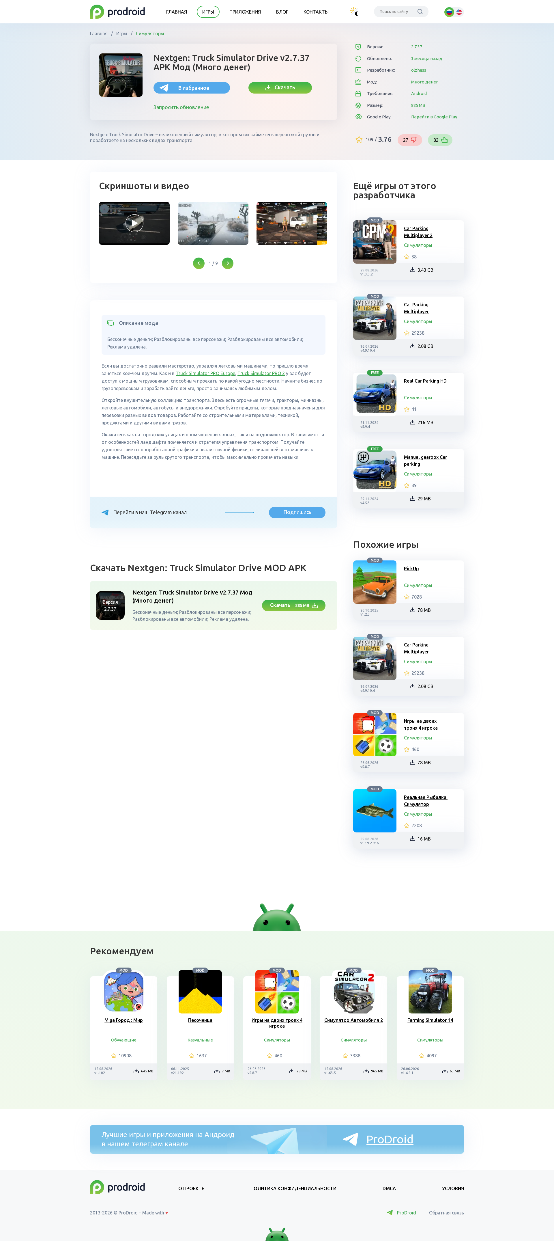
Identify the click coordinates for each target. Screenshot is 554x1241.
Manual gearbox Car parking (425, 460)
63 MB (455, 1071)
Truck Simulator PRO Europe (205, 373)
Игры (208, 11)
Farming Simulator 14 (430, 1020)
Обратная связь (446, 1212)
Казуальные (200, 1039)
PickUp (411, 568)
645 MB (147, 1071)
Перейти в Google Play (434, 116)
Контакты (316, 11)
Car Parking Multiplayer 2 (418, 232)
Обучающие (123, 1039)
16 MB (424, 838)
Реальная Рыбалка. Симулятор (426, 801)
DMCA (389, 1188)
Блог (282, 11)
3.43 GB (425, 270)
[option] (134, 223)
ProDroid (389, 1139)
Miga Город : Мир (123, 1020)
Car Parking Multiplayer (416, 308)
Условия (453, 1188)
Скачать (283, 87)
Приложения (245, 11)
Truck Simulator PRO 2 (261, 373)
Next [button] (227, 263)
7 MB (226, 1071)
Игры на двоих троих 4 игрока (421, 724)
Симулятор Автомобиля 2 (353, 1020)
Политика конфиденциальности (293, 1188)
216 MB (425, 422)
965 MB (377, 1071)
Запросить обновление (181, 107)
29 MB (424, 498)
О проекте (191, 1188)
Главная (176, 11)
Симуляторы (149, 33)
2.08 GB (425, 346)
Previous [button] (199, 263)
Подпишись (297, 512)
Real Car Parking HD (425, 380)
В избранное (193, 88)
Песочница (200, 1020)
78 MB (424, 610)
